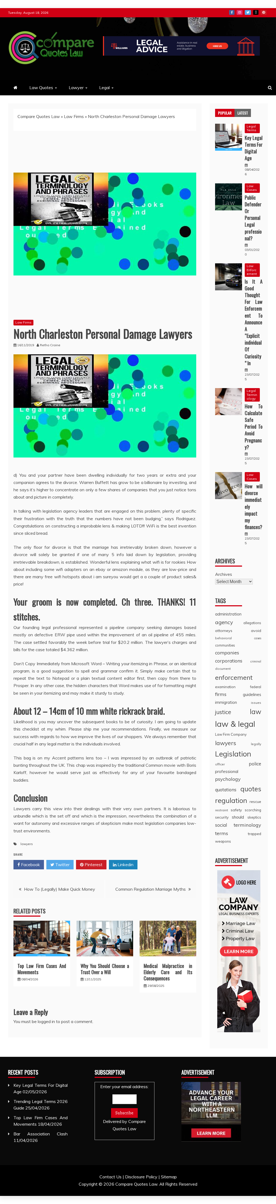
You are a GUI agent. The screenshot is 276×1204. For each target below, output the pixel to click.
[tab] (224, 113)
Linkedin (124, 864)
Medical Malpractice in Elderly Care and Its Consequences (168, 972)
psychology (228, 779)
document (223, 669)
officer (220, 764)
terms (221, 833)
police (255, 763)
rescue (255, 801)
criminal (255, 661)
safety (236, 810)
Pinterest (264, 12)
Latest (242, 113)
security (222, 817)
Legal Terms (251, 128)
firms (220, 694)
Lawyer (76, 87)
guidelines (252, 694)
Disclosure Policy (141, 1176)
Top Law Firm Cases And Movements (42, 969)
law (255, 711)
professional (226, 771)
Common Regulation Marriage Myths (150, 889)
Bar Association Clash (40, 1133)
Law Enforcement (252, 270)
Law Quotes (41, 87)
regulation (231, 800)
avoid (256, 630)
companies (227, 652)
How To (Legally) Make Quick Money (59, 889)
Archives (223, 574)
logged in (46, 1021)
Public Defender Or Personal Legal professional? (253, 218)
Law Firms (74, 116)
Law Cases (252, 188)
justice (223, 711)
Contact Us (110, 1176)
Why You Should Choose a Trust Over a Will (105, 969)
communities (225, 645)
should (238, 817)
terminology (247, 825)
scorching (253, 810)
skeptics (254, 817)
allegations (252, 623)
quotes (250, 789)
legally (256, 744)
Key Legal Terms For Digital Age (254, 148)
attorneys (223, 630)
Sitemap (169, 1176)
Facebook (231, 12)
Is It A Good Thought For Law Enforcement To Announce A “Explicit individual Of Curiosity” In (254, 322)
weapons (223, 841)
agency (224, 622)
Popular (225, 113)
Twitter (248, 12)
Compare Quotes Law (39, 116)
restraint (221, 810)
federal (255, 687)
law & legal (235, 724)
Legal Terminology (252, 395)
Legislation (233, 753)
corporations (228, 661)
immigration (226, 702)
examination (225, 687)
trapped (254, 833)
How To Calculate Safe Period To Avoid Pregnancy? (254, 426)
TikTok (255, 12)
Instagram (240, 12)
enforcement (234, 677)
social (221, 825)
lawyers (26, 844)
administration (228, 614)
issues (256, 703)
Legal (104, 87)
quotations (225, 789)
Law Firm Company (231, 734)
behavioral (223, 638)
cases (257, 638)
